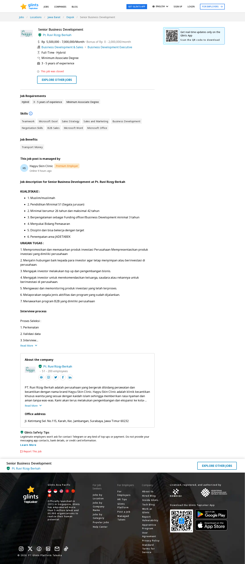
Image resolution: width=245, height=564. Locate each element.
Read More (26, 345)
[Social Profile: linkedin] (70, 377)
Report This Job (32, 451)
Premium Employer (67, 166)
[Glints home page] (29, 6)
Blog (75, 6)
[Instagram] (21, 548)
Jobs (46, 6)
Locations (36, 17)
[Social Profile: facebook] (62, 377)
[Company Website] (41, 377)
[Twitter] (30, 548)
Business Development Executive (110, 47)
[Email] (57, 548)
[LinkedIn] (48, 548)
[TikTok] (66, 548)
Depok (70, 17)
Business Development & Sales (62, 47)
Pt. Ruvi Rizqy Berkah (57, 35)
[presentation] (29, 6)
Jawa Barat (54, 17)
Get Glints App (136, 6)
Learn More (28, 445)
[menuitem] (160, 6)
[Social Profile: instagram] (48, 377)
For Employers (210, 6)
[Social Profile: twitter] (55, 377)
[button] (39, 35)
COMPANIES (60, 6)
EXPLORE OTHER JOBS (57, 80)
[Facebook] (39, 548)
